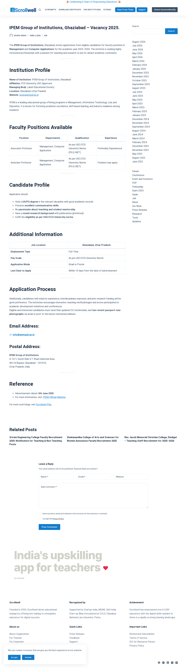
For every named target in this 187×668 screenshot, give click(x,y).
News (135, 202)
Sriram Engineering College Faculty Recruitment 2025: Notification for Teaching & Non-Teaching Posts (35, 441)
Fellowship (137, 186)
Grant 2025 (138, 190)
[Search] (40, 10)
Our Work (137, 206)
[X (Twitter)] (172, 663)
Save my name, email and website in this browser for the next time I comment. (75, 513)
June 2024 (137, 134)
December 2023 (140, 146)
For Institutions (92, 10)
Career (135, 171)
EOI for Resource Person (142, 641)
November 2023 (140, 150)
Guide (135, 194)
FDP (134, 182)
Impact (142, 9)
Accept (14, 657)
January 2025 (139, 115)
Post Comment (49, 527)
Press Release (139, 210)
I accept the (53, 519)
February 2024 (139, 142)
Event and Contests (142, 179)
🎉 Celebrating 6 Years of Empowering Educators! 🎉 (93, 1)
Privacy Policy (58, 519)
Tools (135, 217)
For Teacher (15, 638)
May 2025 (137, 99)
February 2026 (139, 65)
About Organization (19, 634)
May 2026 (137, 53)
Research (137, 213)
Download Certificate (70, 10)
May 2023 (137, 153)
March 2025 (138, 107)
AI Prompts (50, 10)
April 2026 (137, 57)
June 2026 (137, 49)
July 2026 (137, 45)
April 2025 (137, 103)
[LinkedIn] (168, 663)
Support (73, 641)
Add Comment (49, 487)
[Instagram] (163, 663)
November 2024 (140, 123)
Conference (138, 175)
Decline (28, 657)
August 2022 (138, 157)
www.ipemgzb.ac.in (29, 95)
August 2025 (138, 88)
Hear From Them (125, 9)
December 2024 (140, 119)
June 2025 (137, 95)
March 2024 (138, 138)
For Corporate (16, 641)
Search (135, 26)
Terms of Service (138, 638)
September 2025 (141, 84)
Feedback (74, 638)
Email (81, 476)
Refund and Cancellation (141, 634)
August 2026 (138, 41)
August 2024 (138, 130)
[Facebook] (159, 663)
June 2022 (137, 161)
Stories (107, 10)
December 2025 (140, 72)
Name (44, 476)
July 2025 (137, 92)
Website (120, 476)
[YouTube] (176, 663)
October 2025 (139, 80)
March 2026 (138, 61)
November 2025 (140, 76)
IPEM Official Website (54, 397)
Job (45, 36)
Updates (136, 221)
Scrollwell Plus (43, 404)
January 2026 (139, 69)
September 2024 (141, 126)
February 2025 (139, 111)
